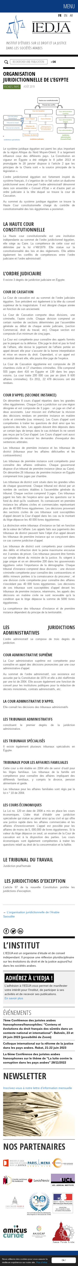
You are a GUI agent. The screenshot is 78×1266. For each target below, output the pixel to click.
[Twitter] (13, 931)
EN (65, 15)
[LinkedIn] (20, 931)
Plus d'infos (41, 1262)
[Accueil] (39, 26)
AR (71, 15)
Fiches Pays (12, 87)
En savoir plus (14, 998)
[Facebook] (6, 931)
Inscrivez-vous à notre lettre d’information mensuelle (37, 1088)
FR (59, 15)
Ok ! (64, 1260)
